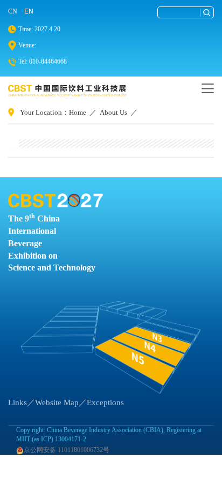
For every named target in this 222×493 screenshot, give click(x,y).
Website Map (57, 402)
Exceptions (105, 402)
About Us (113, 112)
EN (28, 11)
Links (17, 402)
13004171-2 (70, 439)
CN (12, 11)
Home (77, 112)
